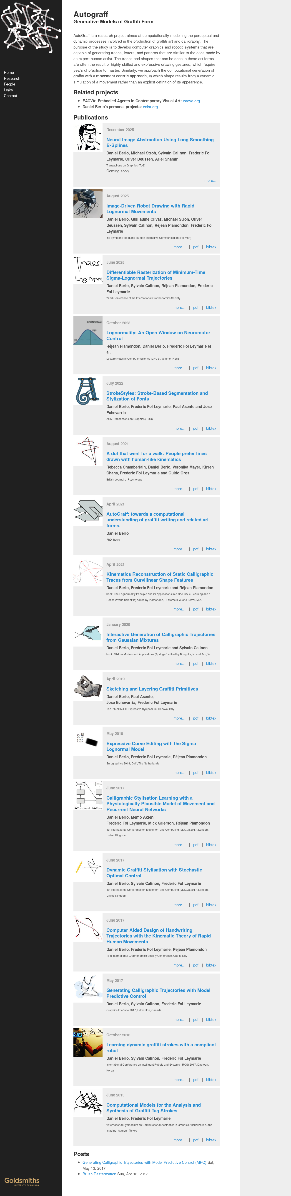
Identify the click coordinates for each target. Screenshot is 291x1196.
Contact (10, 95)
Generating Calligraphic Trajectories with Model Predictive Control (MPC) (144, 1162)
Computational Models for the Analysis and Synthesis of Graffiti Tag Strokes (153, 1107)
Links (8, 90)
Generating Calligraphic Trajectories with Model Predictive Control (158, 993)
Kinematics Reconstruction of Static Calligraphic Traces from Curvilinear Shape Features (159, 577)
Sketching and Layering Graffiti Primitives (152, 688)
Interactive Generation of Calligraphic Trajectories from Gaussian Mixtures (160, 637)
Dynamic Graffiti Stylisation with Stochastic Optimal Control (154, 872)
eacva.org (191, 100)
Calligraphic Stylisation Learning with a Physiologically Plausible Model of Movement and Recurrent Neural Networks (160, 803)
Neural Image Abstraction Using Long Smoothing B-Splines (160, 142)
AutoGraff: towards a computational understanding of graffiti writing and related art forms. (157, 519)
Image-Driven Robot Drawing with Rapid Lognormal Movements (150, 208)
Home (9, 72)
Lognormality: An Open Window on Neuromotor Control (158, 335)
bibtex (211, 246)
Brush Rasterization (99, 1173)
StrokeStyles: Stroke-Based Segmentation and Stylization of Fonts (157, 396)
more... (210, 180)
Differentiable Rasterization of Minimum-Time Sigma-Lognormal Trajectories (155, 275)
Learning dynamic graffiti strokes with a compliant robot (161, 1047)
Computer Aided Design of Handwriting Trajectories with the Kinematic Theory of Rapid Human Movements (158, 936)
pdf (195, 246)
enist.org (150, 106)
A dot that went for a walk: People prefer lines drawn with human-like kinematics (156, 456)
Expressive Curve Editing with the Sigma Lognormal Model (151, 746)
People (9, 84)
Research (12, 78)
